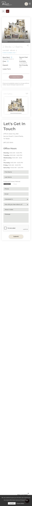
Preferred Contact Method (11, 181)
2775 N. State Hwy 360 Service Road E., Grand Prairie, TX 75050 (13, 136)
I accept (11, 503)
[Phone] (26, 4)
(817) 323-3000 (8, 142)
